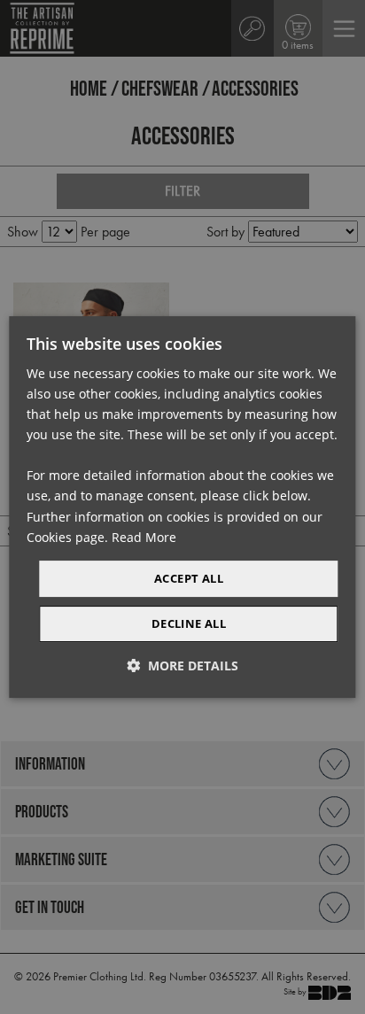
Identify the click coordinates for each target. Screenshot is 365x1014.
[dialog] (182, 507)
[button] (182, 665)
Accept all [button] (188, 578)
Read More (144, 537)
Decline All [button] (188, 623)
